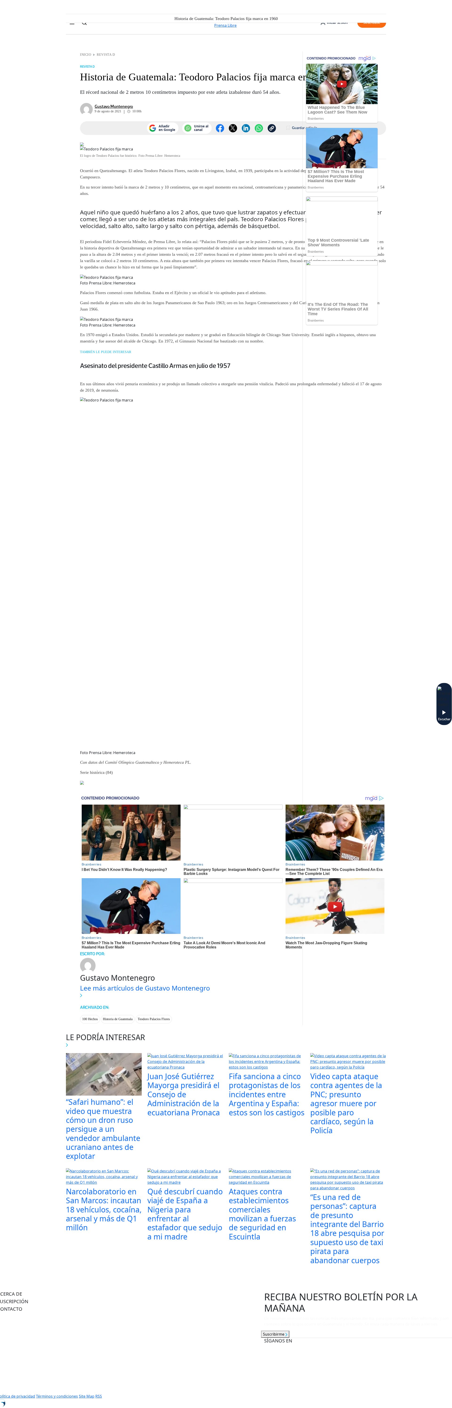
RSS (98, 1396)
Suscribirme (274, 1334)
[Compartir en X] (233, 128)
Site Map (86, 1396)
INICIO (85, 54)
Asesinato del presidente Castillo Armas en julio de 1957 (155, 366)
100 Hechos (90, 1019)
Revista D (106, 54)
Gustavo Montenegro (114, 106)
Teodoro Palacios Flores (154, 1019)
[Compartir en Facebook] (220, 128)
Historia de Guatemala (118, 1019)
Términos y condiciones (57, 1396)
